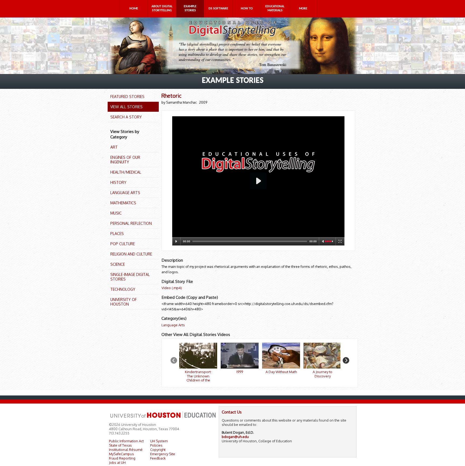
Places (117, 233)
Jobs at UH (117, 462)
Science (117, 264)
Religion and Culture (131, 254)
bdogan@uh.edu (235, 437)
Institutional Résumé (126, 449)
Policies (156, 445)
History (118, 182)
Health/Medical (125, 172)
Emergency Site (162, 454)
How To (247, 8)
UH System (159, 441)
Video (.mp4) (171, 288)
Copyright (157, 449)
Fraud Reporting (122, 458)
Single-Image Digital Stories (130, 276)
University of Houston (123, 301)
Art (114, 147)
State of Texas (120, 445)
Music (116, 213)
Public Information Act (126, 441)
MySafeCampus (121, 454)
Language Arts (125, 192)
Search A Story (126, 117)
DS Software (218, 8)
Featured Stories (127, 96)
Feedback (158, 458)
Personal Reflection (131, 223)
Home (133, 8)
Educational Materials (274, 8)
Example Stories (190, 8)
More (303, 8)
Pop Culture (122, 243)
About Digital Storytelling (162, 8)
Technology (122, 289)
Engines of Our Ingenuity (125, 159)
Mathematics (123, 203)
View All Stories (126, 106)
